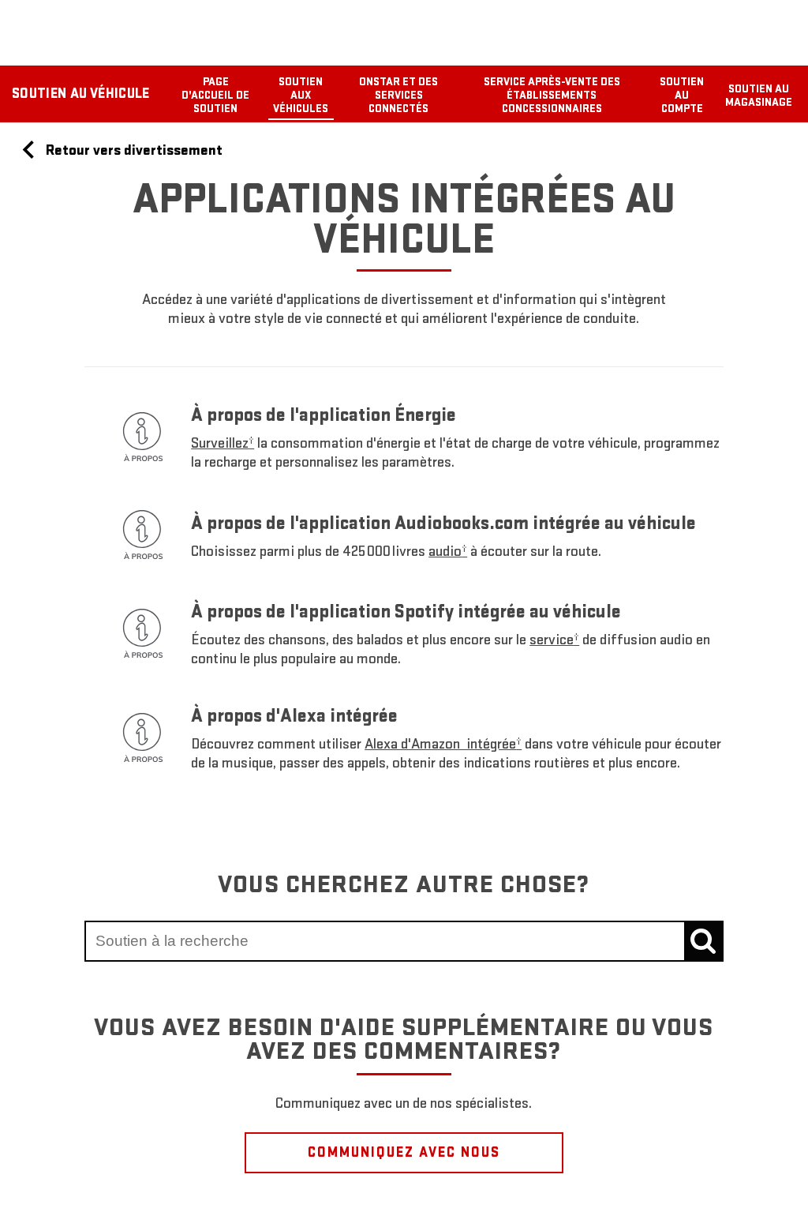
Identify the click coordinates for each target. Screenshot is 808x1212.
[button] (222, 443)
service (554, 640)
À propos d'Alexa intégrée (294, 715)
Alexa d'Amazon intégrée (443, 744)
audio (447, 551)
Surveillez (222, 443)
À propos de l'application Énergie (323, 414)
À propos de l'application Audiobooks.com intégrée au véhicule (443, 523)
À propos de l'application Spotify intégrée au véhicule (406, 611)
